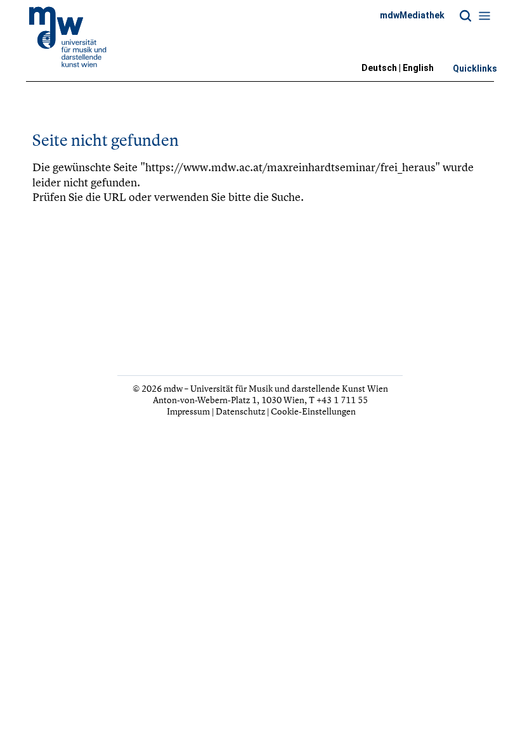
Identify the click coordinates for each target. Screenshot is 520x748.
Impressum (188, 411)
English (418, 68)
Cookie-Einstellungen (313, 411)
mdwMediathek (412, 15)
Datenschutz (240, 411)
